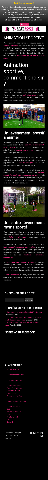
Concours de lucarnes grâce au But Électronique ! (25, 312)
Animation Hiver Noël (15, 396)
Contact (24, 24)
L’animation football (14, 380)
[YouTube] (41, 436)
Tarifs (9, 409)
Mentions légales (13, 417)
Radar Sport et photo (14, 388)
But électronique (26, 163)
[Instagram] (38, 433)
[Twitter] (34, 433)
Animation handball (14, 412)
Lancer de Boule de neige (16, 401)
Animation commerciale (16, 375)
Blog (8, 414)
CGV (9, 419)
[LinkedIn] (41, 433)
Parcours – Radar (13, 391)
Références (11, 393)
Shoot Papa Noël (13, 407)
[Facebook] (30, 433)
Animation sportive (14, 386)
